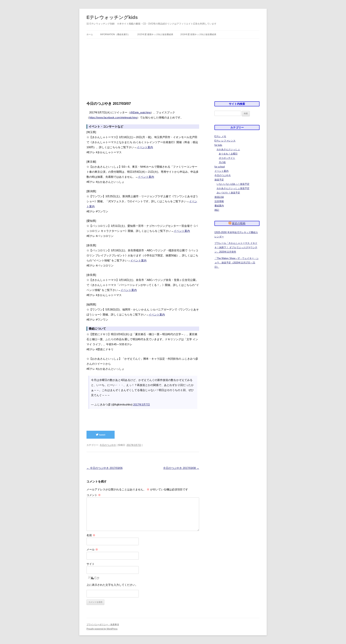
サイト (90, 563)
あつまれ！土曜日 (228, 153)
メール (92, 549)
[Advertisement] (173, 65)
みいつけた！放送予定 (228, 192)
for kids (218, 145)
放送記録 (219, 197)
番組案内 (219, 205)
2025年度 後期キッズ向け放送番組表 (155, 34)
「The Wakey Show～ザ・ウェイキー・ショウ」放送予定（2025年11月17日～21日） (236, 262)
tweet (101, 434)
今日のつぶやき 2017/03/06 (104, 467)
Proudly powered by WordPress (101, 629)
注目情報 (219, 201)
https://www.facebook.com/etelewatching (113, 117)
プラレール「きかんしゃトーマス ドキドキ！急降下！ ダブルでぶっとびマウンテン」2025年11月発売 (235, 247)
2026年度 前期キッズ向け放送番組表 (198, 34)
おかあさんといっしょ (228, 149)
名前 (90, 535)
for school (219, 166)
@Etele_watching (140, 112)
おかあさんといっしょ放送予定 (233, 188)
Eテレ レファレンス (225, 140)
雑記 (216, 210)
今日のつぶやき (108, 445)
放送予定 (219, 179)
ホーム (89, 34)
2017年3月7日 (141, 404)
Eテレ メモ (220, 136)
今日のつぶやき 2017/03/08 (181, 467)
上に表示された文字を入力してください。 (112, 584)
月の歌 (222, 162)
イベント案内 (145, 147)
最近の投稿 (238, 223)
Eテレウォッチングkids (112, 17)
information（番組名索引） (115, 34)
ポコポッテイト (227, 158)
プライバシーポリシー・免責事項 (102, 624)
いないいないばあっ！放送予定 (233, 184)
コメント (93, 495)
